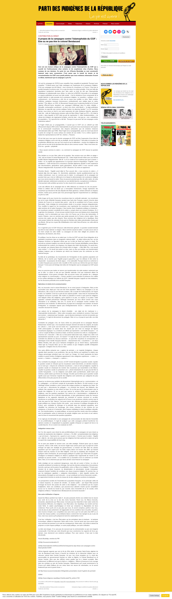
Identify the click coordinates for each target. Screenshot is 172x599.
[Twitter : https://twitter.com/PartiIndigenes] (110, 32)
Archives (96, 24)
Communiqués (60, 24)
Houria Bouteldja (70, 581)
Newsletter (112, 40)
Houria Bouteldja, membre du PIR (65, 44)
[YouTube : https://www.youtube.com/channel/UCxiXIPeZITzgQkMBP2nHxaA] (114, 32)
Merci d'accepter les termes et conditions (114, 53)
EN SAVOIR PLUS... (118, 100)
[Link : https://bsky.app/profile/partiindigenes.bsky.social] (127, 32)
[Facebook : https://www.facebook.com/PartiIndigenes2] (106, 32)
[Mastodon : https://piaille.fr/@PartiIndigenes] (123, 32)
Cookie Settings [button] (154, 595)
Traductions (78, 24)
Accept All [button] (165, 595)
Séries (70, 24)
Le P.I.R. (40, 24)
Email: (103, 49)
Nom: (102, 44)
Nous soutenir (115, 24)
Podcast (105, 24)
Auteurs (88, 24)
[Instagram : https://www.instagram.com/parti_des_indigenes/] (119, 32)
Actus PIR (63, 581)
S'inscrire (104, 57)
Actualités (49, 24)
